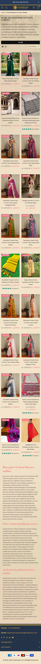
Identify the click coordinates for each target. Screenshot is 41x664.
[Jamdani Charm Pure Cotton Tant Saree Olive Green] (10, 226)
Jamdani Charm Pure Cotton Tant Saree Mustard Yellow (10, 322)
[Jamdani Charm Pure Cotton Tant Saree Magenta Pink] (10, 186)
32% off (26, 54)
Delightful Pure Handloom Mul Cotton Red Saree (31, 447)
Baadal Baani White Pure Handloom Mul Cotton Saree (10, 120)
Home (3, 12)
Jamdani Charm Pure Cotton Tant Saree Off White (10, 402)
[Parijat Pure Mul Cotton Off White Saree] (30, 186)
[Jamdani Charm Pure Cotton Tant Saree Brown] (10, 146)
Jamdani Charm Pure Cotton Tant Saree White (10, 361)
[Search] (6, 7)
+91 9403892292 (13, 628)
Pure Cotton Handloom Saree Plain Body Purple (10, 446)
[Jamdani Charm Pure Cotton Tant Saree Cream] (30, 306)
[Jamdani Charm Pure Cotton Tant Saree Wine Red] (30, 146)
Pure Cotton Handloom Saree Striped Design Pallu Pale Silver (30, 402)
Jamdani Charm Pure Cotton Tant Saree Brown (10, 162)
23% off (26, 255)
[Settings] (34, 7)
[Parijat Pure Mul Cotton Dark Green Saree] (10, 64)
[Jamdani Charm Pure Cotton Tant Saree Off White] (10, 385)
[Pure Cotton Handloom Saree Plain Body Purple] (10, 430)
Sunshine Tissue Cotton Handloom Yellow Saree (10, 281)
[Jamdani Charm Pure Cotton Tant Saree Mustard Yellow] (10, 306)
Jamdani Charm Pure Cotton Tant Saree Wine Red (30, 163)
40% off (26, 176)
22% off (6, 54)
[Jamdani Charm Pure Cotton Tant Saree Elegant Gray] (30, 345)
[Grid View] (2, 46)
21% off (26, 93)
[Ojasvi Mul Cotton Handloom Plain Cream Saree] (30, 265)
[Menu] (2, 7)
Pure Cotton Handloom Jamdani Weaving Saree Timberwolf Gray (30, 120)
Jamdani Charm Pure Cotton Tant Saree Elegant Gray (30, 362)
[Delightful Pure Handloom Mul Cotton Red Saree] (30, 430)
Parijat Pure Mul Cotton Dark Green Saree (10, 80)
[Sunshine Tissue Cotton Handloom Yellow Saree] (10, 265)
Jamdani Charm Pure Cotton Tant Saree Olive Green (10, 242)
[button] (38, 7)
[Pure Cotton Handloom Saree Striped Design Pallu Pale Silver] (30, 385)
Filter (20, 42)
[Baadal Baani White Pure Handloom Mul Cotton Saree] (10, 104)
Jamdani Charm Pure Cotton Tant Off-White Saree (30, 81)
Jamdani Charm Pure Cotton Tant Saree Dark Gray (30, 242)
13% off (5, 420)
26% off (26, 375)
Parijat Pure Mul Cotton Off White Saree (30, 202)
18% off (5, 255)
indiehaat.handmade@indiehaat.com (22, 633)
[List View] (5, 46)
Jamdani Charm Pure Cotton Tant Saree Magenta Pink (10, 203)
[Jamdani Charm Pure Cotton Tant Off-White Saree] (30, 64)
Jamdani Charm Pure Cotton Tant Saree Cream (30, 322)
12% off (26, 420)
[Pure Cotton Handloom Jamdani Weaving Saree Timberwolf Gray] (30, 104)
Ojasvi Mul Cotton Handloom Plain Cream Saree (30, 282)
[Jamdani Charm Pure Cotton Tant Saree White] (10, 345)
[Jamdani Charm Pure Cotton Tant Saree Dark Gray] (30, 226)
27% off (6, 93)
